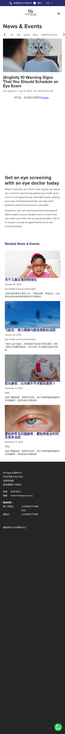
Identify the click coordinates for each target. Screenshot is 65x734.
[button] (49, 3)
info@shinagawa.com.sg (22, 495)
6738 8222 (16, 491)
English (45, 97)
